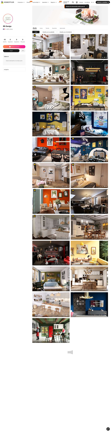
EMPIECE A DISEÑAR (102, 2)
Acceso (81, 2)
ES (91, 2)
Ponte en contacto (15, 46)
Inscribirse (87, 2)
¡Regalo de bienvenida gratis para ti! (75, 6)
